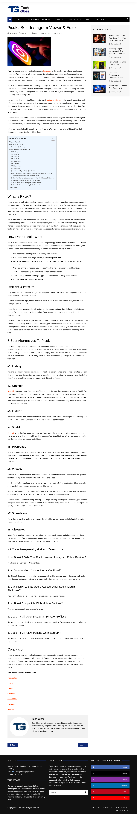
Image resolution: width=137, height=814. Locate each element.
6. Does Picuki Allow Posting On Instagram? (25, 185)
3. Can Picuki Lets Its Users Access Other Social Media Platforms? (32, 178)
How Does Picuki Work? (17, 144)
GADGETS (46, 19)
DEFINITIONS (33, 19)
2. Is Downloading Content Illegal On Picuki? (25, 175)
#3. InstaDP (15, 156)
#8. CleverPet (16, 168)
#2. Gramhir (15, 154)
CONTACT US (108, 808)
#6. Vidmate (15, 163)
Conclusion (13, 187)
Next (81, 745)
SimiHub (10, 433)
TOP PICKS (99, 19)
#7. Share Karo (16, 166)
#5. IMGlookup (16, 161)
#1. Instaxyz (15, 152)
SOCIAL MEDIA (44, 33)
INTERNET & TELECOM (62, 19)
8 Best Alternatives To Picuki (19, 149)
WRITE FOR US (121, 808)
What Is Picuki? (14, 142)
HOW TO (88, 19)
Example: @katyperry (18, 147)
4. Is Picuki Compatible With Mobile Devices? (26, 180)
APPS (36, 33)
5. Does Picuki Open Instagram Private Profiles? (26, 183)
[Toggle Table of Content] (52, 139)
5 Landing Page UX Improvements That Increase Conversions (117, 51)
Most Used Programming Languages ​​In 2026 (116, 75)
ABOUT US (96, 808)
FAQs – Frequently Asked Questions (22, 171)
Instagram (47, 71)
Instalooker (12, 678)
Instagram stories (54, 100)
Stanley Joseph (116, 44)
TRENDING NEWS (57, 33)
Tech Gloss (13, 33)
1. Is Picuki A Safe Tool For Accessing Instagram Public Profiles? (31, 173)
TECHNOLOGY (19, 19)
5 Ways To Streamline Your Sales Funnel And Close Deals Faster (117, 38)
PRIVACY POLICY (123, 810)
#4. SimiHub (15, 159)
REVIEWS (78, 19)
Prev (14, 745)
